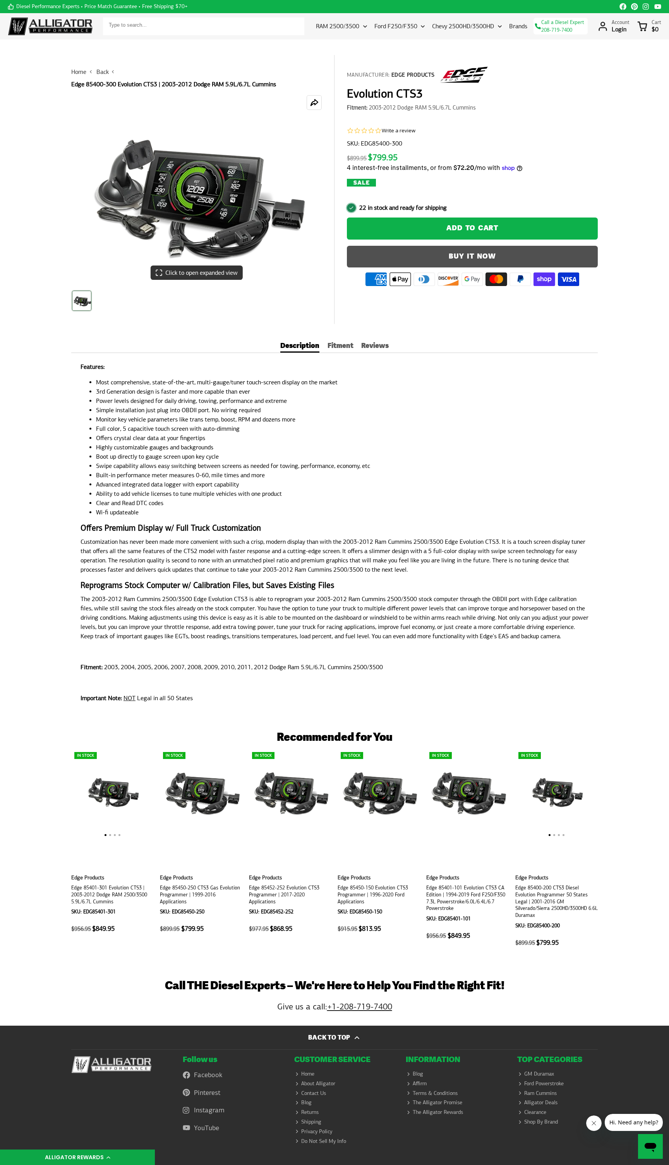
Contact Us (313, 1093)
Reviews (375, 347)
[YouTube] (657, 6)
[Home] (50, 26)
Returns (310, 1111)
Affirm (420, 1083)
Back (102, 71)
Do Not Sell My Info (323, 1141)
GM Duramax (539, 1073)
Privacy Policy (316, 1131)
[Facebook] (622, 6)
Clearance (535, 1111)
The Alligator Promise (437, 1102)
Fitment (340, 347)
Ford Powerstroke (544, 1083)
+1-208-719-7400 (359, 1006)
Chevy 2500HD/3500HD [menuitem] (463, 26)
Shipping (311, 1121)
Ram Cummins (540, 1093)
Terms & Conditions (435, 1093)
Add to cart (472, 228)
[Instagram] (646, 6)
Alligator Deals (541, 1102)
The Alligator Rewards (438, 1111)
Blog (306, 1102)
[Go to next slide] (595, 851)
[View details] (111, 1064)
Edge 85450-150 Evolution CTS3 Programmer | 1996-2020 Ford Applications (379, 851)
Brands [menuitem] (518, 26)
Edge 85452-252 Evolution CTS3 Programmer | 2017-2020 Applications (290, 851)
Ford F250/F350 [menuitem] (395, 26)
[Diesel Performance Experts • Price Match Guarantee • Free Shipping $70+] (98, 6)
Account (613, 26)
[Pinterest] (634, 6)
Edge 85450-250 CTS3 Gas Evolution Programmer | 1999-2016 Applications (201, 851)
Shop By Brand (541, 1121)
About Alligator (318, 1083)
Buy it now (472, 256)
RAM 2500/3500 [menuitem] (337, 26)
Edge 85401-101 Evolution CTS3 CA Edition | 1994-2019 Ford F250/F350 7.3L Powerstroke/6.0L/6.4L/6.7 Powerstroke (467, 851)
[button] (77, 1157)
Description (299, 347)
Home (78, 71)
